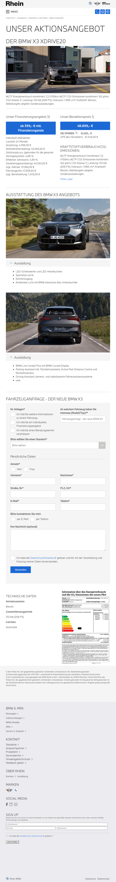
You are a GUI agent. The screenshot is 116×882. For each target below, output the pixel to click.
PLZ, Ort (65, 488)
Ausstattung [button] (22, 263)
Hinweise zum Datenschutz (31, 836)
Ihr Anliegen (17, 409)
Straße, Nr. (17, 488)
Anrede (15, 463)
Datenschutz (103, 878)
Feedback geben (15, 762)
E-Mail (14, 501)
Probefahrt (12, 751)
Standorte (11, 744)
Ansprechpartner (15, 748)
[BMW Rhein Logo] (14, 3)
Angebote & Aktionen (38, 18)
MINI (8, 726)
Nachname (67, 475)
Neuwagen (22, 18)
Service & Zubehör (15, 731)
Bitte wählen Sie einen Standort (28, 439)
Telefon (65, 501)
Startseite (10, 18)
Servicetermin (13, 755)
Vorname (16, 475)
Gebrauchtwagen (14, 718)
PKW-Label (66, 179)
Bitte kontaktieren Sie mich (25, 513)
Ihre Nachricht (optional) (23, 526)
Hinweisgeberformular (18, 759)
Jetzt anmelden (12, 842)
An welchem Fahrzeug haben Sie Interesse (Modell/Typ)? (78, 411)
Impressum (90, 878)
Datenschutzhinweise (42, 557)
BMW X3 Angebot (57, 18)
